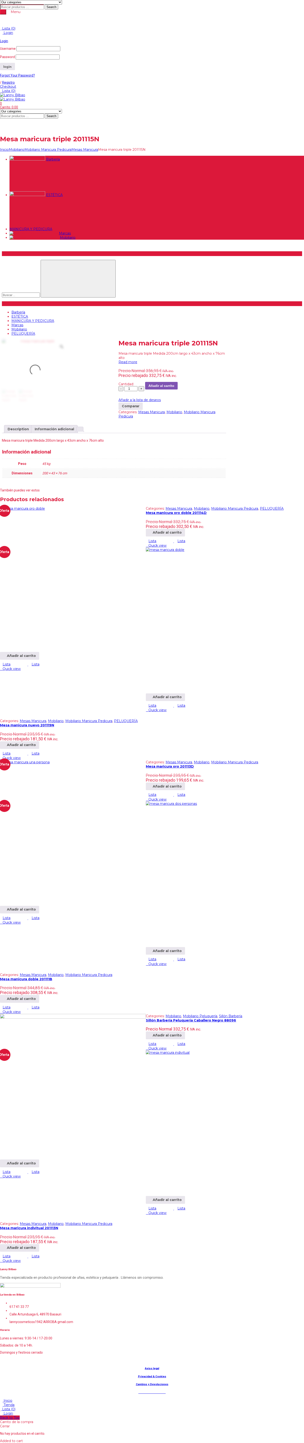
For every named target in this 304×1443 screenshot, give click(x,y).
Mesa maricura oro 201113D (170, 766)
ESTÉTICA (54, 195)
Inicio (4, 149)
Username (8, 48)
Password (7, 57)
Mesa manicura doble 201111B (26, 979)
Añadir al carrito (161, 386)
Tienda (8, 1405)
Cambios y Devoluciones (152, 1384)
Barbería (53, 159)
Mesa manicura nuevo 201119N (27, 725)
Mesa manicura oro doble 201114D (176, 513)
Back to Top (10, 1418)
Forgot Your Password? (17, 75)
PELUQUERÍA (23, 333)
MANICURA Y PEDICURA (31, 229)
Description (18, 429)
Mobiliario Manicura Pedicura (47, 149)
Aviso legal (152, 1368)
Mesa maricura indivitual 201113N (29, 1228)
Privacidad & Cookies (152, 1376)
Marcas (65, 233)
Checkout (8, 86)
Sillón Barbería (230, 1016)
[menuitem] (106, 20)
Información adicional (54, 429)
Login (8, 33)
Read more (128, 362)
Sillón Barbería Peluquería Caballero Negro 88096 (191, 1020)
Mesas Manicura (84, 149)
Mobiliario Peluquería (200, 1016)
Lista (8, 28)
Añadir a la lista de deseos (140, 400)
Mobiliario (16, 149)
